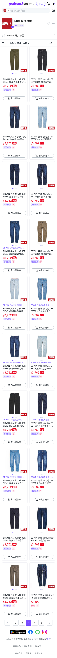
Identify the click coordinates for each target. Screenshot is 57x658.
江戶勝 (37, 43)
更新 (48, 639)
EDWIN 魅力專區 (15, 35)
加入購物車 (16, 98)
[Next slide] (25, 59)
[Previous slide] (4, 59)
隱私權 (28, 653)
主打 (4, 43)
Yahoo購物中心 (21, 4)
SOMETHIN (45, 43)
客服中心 (17, 646)
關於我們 (28, 646)
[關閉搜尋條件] (8, 10)
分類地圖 (38, 653)
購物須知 (39, 646)
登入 (41, 3)
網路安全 (18, 653)
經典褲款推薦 (53, 43)
